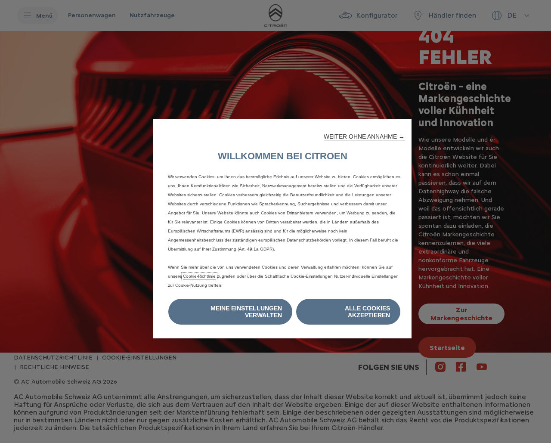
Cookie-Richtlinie (199, 276)
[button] (364, 136)
